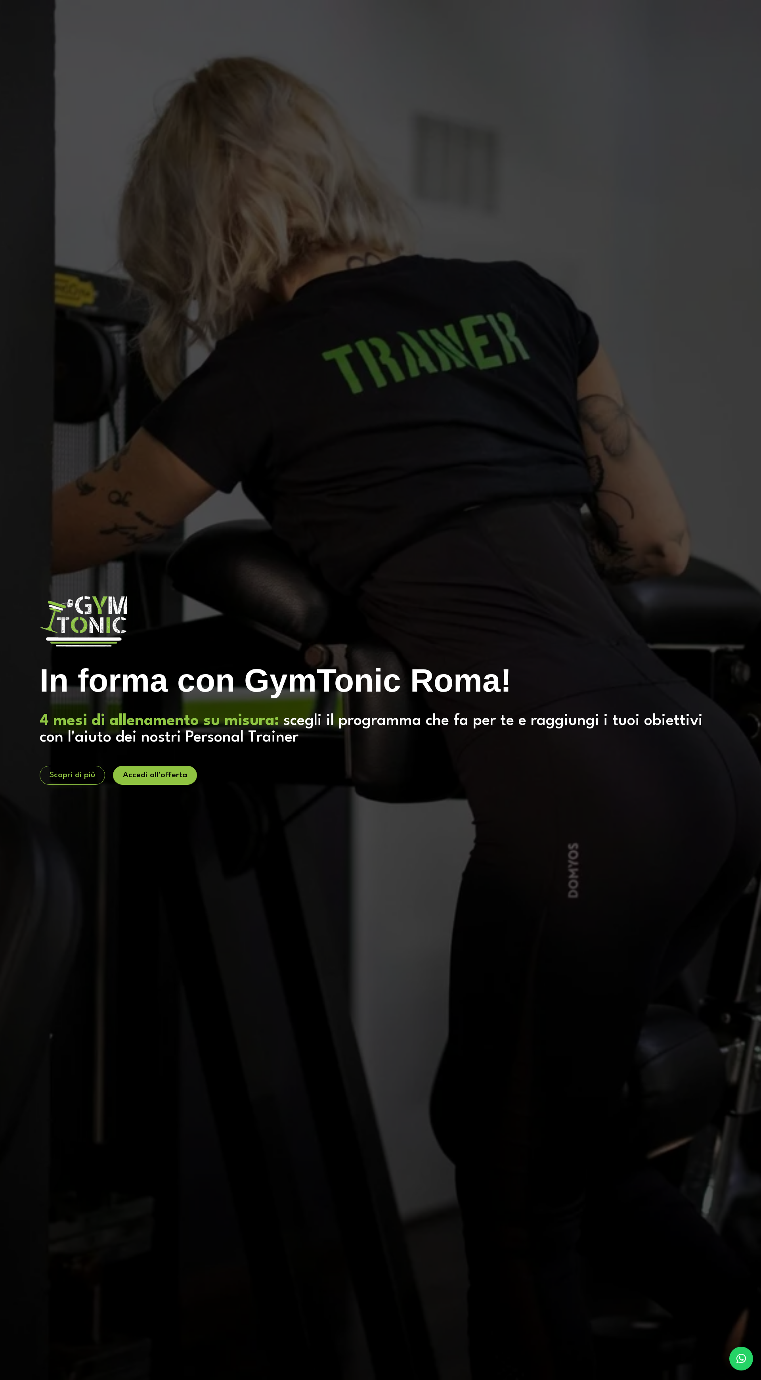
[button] (741, 1358)
